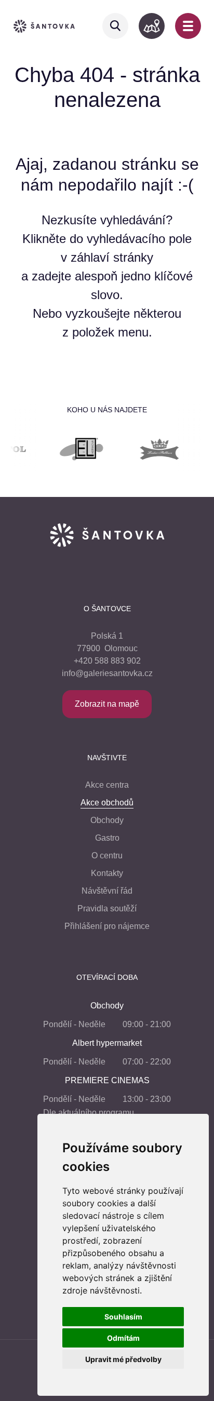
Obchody (107, 820)
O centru (107, 855)
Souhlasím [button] (123, 1316)
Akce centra (107, 784)
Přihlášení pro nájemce (107, 926)
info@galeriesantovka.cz (107, 673)
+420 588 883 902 (107, 660)
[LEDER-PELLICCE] (149, 451)
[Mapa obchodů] (152, 26)
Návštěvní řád (107, 890)
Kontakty (107, 873)
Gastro (107, 837)
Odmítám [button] (123, 1337)
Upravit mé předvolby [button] (123, 1359)
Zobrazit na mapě (107, 703)
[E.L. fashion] (71, 451)
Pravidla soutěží (107, 908)
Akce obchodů (107, 802)
